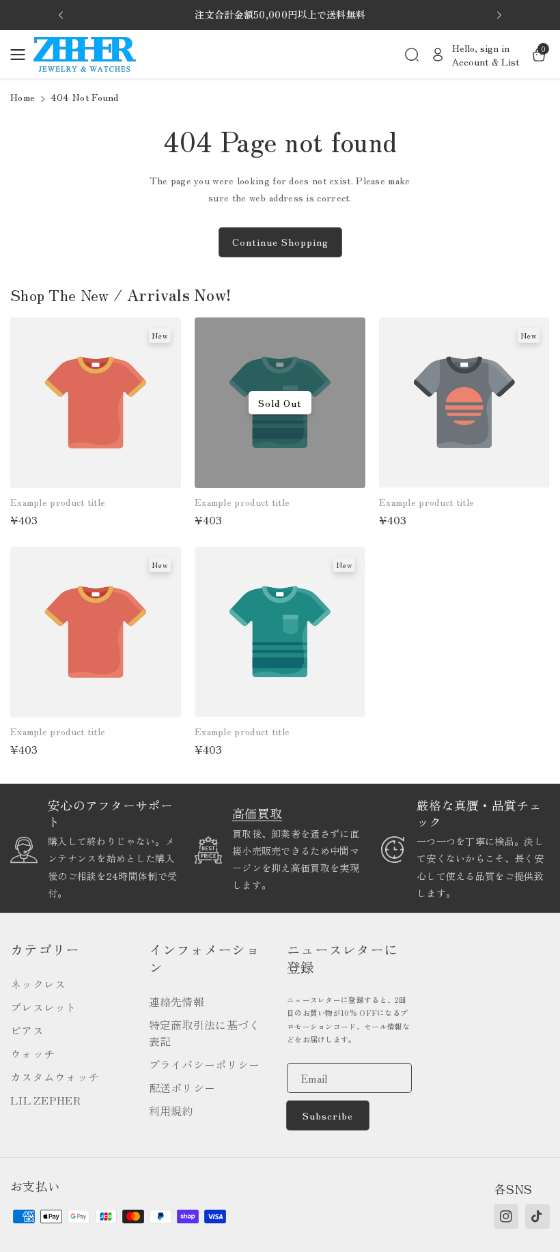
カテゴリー (45, 949)
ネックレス (38, 984)
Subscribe (328, 1115)
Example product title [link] (57, 502)
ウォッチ (32, 1053)
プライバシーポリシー (204, 1064)
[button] (21, 54)
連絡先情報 (177, 1001)
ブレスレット (43, 1007)
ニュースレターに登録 (342, 958)
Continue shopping (280, 241)
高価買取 (257, 813)
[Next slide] (499, 15)
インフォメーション (204, 958)
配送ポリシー (182, 1087)
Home (22, 97)
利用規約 (171, 1110)
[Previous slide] (61, 15)
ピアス (27, 1030)
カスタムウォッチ (54, 1076)
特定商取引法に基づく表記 (204, 1032)
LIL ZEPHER (45, 1100)
